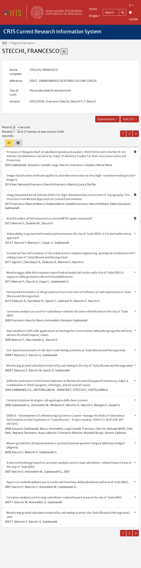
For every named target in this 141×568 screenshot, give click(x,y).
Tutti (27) (129, 119)
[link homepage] (13, 12)
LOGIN (133, 19)
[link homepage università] (55, 12)
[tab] (9, 142)
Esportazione (106, 119)
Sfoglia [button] (93, 16)
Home (93, 9)
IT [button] (130, 5)
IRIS (4, 43)
